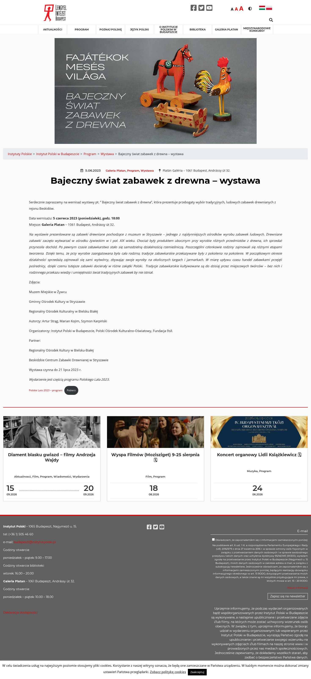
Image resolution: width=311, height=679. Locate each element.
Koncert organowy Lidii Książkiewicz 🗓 (259, 454)
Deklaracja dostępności (20, 612)
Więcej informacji (297, 587)
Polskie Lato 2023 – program (45, 390)
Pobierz (71, 390)
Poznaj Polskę (110, 29)
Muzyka (252, 471)
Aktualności (52, 29)
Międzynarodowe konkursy (257, 29)
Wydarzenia (81, 476)
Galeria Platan (226, 29)
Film (35, 476)
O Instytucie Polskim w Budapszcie (168, 29)
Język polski (139, 29)
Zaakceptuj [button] (197, 672)
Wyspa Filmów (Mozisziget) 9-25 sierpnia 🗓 (155, 457)
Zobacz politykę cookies (168, 672)
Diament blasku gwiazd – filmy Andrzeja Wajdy (51, 457)
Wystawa (147, 170)
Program (82, 29)
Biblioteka (198, 29)
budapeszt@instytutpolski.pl (35, 542)
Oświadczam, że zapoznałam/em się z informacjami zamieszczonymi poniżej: (261, 540)
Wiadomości (62, 476)
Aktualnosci (22, 476)
